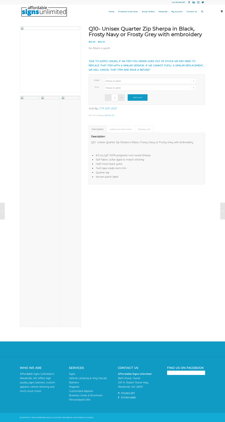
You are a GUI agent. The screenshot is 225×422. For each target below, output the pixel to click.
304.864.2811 (180, 2)
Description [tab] (98, 129)
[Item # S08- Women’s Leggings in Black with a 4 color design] (2, 211)
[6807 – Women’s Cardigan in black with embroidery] (222, 211)
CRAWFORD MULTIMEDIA (83, 417)
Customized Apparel (81, 391)
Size (97, 87)
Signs (72, 373)
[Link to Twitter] (203, 2)
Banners (74, 382)
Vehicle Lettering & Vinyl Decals (88, 378)
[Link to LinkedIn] (193, 2)
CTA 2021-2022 (107, 108)
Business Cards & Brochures (86, 395)
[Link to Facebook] (189, 2)
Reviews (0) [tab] (144, 129)
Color (97, 80)
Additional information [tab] (121, 129)
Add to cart (137, 97)
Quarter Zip (109, 115)
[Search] (202, 11)
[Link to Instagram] (198, 2)
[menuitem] (111, 11)
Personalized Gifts (79, 399)
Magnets (74, 386)
